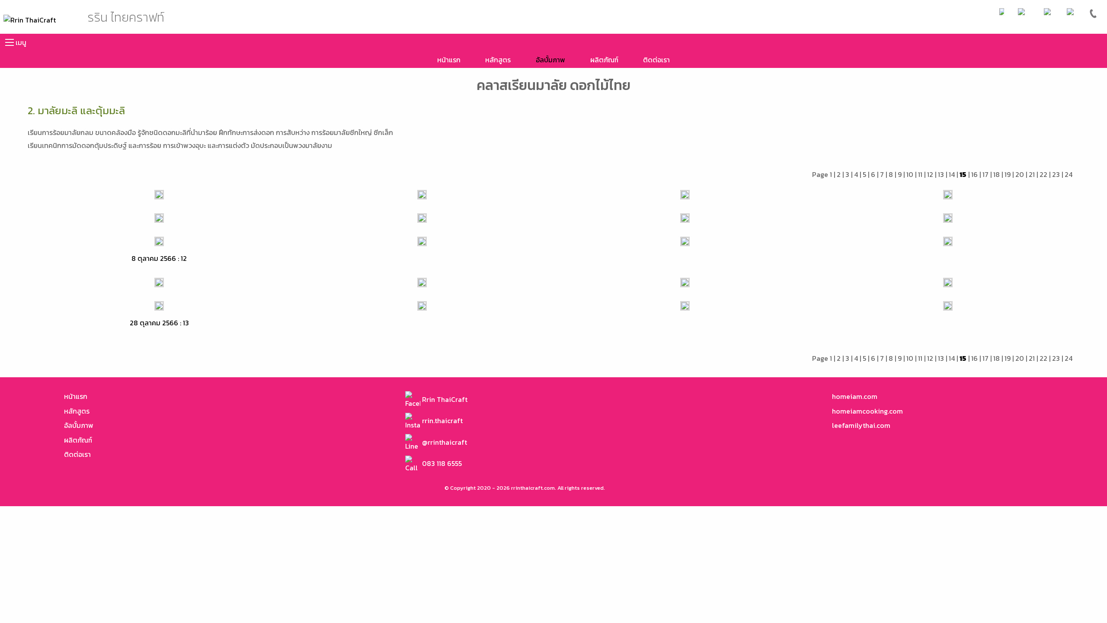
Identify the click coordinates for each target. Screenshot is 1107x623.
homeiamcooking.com (867, 411)
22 (1043, 174)
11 (920, 174)
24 (1068, 174)
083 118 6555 (441, 463)
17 (985, 174)
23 (1056, 174)
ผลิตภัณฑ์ (604, 60)
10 (909, 174)
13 (941, 174)
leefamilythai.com (861, 425)
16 (974, 174)
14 (952, 174)
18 (996, 174)
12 (930, 174)
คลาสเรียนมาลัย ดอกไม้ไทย (553, 85)
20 (1019, 174)
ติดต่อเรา (656, 60)
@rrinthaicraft (443, 442)
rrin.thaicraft (441, 420)
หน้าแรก (449, 60)
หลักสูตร (498, 60)
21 (1032, 174)
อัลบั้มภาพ (550, 60)
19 (1008, 174)
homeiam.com (854, 396)
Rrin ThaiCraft (443, 399)
